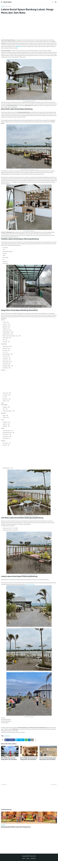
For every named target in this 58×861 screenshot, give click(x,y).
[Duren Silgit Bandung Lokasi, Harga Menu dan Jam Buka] (29, 751)
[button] (1, 2)
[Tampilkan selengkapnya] (35, 740)
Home (23, 858)
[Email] (32, 740)
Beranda (3, 6)
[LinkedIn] (29, 740)
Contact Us (33, 858)
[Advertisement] (29, 28)
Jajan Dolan (7, 2)
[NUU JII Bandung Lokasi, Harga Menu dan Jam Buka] (10, 751)
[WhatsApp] (26, 740)
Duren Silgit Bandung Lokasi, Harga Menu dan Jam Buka (29, 758)
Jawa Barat (8, 6)
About (28, 858)
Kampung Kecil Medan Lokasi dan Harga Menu (16, 827)
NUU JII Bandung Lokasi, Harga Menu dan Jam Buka (9, 758)
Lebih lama (53, 784)
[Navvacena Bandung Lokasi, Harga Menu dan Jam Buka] (48, 751)
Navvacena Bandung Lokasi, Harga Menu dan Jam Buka (47, 758)
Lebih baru (4, 784)
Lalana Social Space (29, 584)
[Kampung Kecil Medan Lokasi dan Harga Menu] (29, 818)
